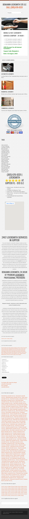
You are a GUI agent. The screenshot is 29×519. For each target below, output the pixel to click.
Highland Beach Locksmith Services (13, 428)
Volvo (2, 353)
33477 (5, 338)
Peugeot (15, 347)
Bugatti (10, 348)
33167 (25, 494)
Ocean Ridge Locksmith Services (8, 459)
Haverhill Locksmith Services (12, 427)
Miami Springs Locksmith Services (13, 422)
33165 (22, 495)
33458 (8, 338)
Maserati (15, 352)
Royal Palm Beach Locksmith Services (18, 451)
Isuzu (16, 349)
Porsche (18, 349)
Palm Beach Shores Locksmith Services (10, 461)
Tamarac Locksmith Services (21, 459)
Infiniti (10, 352)
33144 (9, 494)
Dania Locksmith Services (11, 436)
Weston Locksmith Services (7, 452)
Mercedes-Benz (15, 348)
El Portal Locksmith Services (7, 416)
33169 (15, 492)
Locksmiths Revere (5, 387)
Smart (21, 347)
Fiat (2, 347)
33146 (12, 489)
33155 (2, 491)
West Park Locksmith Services (16, 401)
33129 (18, 486)
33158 (22, 491)
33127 (6, 486)
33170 (2, 489)
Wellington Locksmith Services (12, 468)
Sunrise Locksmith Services (15, 413)
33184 (22, 488)
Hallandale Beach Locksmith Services (13, 397)
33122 (15, 494)
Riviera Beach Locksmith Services (13, 474)
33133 (25, 488)
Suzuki (2, 349)
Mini (12, 352)
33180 (12, 488)
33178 (19, 494)
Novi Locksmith (4, 385)
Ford (7, 347)
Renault (10, 349)
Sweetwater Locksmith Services (8, 443)
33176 (12, 492)
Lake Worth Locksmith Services (19, 403)
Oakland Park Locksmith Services (12, 440)
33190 (18, 495)
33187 (2, 492)
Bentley (5, 354)
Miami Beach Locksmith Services (8, 400)
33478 (2, 338)
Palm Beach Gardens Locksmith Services (18, 398)
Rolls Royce (7, 348)
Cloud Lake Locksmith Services (12, 449)
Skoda (9, 353)
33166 (9, 488)
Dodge (14, 354)
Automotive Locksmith (7, 74)
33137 (6, 491)
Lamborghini (13, 351)
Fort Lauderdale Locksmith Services (17, 458)
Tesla (17, 354)
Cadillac (21, 353)
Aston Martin (23, 351)
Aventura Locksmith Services (19, 431)
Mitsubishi (18, 351)
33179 (6, 495)
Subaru (2, 348)
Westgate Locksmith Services (16, 465)
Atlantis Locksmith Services (7, 433)
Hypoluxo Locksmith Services (21, 418)
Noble (7, 351)
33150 (12, 491)
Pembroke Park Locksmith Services (20, 419)
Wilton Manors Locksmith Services (8, 473)
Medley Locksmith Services (15, 462)
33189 (18, 488)
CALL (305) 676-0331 (14, 7)
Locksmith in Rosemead (6, 384)
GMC (10, 351)
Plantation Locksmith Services (12, 445)
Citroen (18, 347)
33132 (22, 492)
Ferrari (25, 352)
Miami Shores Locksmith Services (8, 410)
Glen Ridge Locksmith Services (16, 442)
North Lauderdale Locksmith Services (18, 409)
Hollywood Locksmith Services (16, 479)
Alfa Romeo (6, 349)
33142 (25, 486)
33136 (15, 489)
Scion (18, 353)
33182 (18, 491)
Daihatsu (15, 353)
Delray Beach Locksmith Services (12, 412)
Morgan (5, 352)
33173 (9, 492)
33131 (22, 494)
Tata (23, 352)
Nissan (22, 349)
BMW (2, 354)
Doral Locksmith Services (7, 419)
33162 (6, 492)
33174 (12, 494)
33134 (12, 495)
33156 (2, 494)
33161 (9, 495)
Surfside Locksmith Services (16, 470)
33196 (22, 486)
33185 (6, 494)
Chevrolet (25, 347)
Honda (12, 347)
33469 (11, 338)
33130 (12, 486)
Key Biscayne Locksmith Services (19, 471)
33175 (2, 486)
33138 (15, 486)
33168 (15, 491)
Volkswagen (3, 351)
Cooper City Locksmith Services (7, 418)
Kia (24, 349)
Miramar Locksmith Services (16, 464)
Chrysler (8, 354)
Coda (12, 353)
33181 (18, 492)
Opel (24, 348)
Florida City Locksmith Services (7, 425)
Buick (2, 352)
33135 (25, 491)
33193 (6, 488)
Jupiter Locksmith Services (6, 434)
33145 (25, 492)
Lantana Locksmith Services (11, 437)
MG (4, 353)
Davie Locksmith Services (11, 439)
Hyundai (4, 347)
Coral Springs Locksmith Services (17, 476)
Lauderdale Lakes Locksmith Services (18, 424)
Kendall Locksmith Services (19, 433)
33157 (2, 495)
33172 (15, 495)
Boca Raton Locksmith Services (16, 430)
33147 (9, 489)
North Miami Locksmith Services (8, 421)
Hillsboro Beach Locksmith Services (13, 453)
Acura (13, 349)
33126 (6, 489)
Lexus (20, 348)
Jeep (9, 347)
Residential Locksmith (7, 92)
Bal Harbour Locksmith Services (12, 456)
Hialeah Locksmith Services (11, 448)
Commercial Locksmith (7, 108)
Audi (8, 352)
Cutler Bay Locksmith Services (20, 416)
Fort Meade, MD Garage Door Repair (9, 382)
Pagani (19, 354)
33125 (22, 489)
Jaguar (24, 353)
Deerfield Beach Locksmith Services (8, 477)
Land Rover (19, 352)
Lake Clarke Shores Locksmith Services (18, 415)
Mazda (6, 353)
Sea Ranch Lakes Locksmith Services (9, 404)
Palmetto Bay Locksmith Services (8, 396)
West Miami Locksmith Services (12, 406)
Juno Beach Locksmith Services (16, 407)
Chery (22, 348)
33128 (25, 489)
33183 (9, 491)
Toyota (11, 354)
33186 (9, 486)
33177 (2, 488)
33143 (15, 488)
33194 (18, 489)
